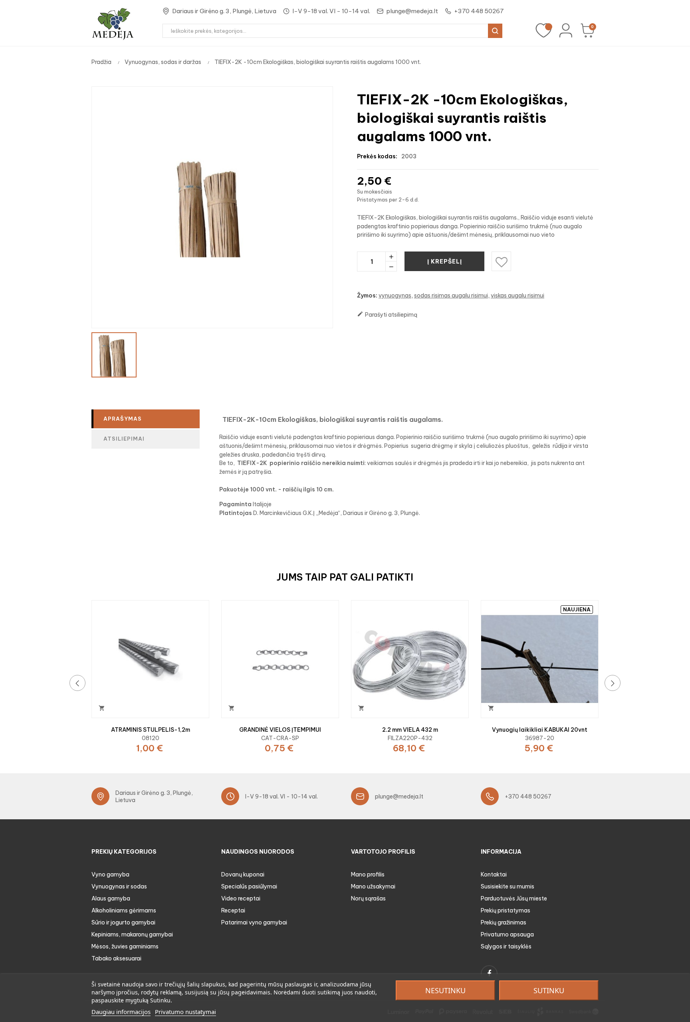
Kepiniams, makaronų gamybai (132, 934)
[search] (495, 31)
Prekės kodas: (377, 156)
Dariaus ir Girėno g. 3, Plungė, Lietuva (224, 11)
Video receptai (240, 898)
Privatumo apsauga (507, 934)
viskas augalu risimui (517, 295)
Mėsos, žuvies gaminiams (125, 946)
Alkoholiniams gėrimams (123, 910)
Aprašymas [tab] (122, 418)
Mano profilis (368, 874)
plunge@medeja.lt (412, 11)
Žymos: (367, 295)
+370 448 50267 (479, 11)
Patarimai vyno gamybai (254, 922)
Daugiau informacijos (121, 1012)
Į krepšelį (444, 261)
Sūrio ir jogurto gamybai (123, 922)
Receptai (233, 910)
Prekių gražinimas (503, 922)
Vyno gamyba (110, 874)
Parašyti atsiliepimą (387, 314)
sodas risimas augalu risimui (451, 295)
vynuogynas (395, 295)
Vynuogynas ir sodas (119, 886)
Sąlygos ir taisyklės (506, 946)
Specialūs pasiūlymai (249, 886)
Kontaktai (494, 874)
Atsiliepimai (124, 438)
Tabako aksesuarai (116, 958)
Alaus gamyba (110, 898)
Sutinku (548, 990)
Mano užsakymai (373, 886)
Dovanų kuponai (242, 874)
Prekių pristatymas (505, 910)
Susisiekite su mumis (507, 886)
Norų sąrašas (368, 898)
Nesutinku (445, 990)
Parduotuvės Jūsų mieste (514, 898)
